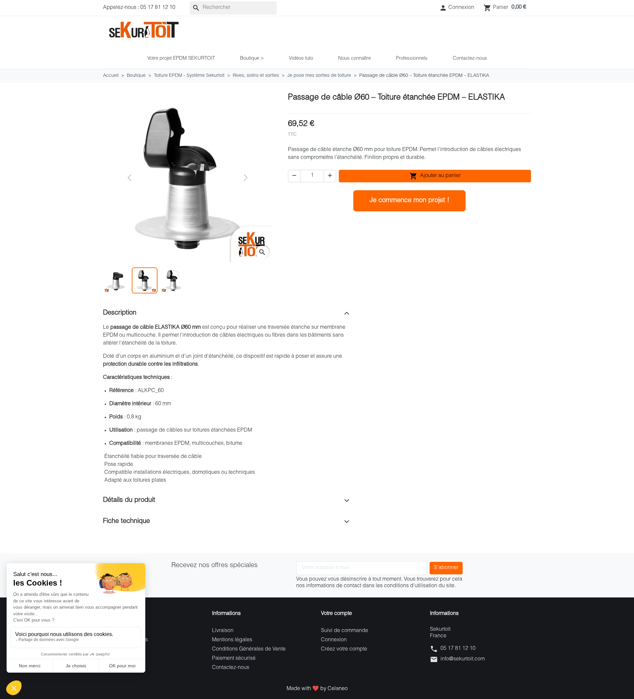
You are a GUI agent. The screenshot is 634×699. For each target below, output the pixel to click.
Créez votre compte (344, 649)
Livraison (222, 631)
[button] (456, 8)
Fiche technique (126, 521)
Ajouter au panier (435, 176)
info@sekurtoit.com (462, 659)
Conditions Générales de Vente (249, 649)
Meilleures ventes (123, 649)
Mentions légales (232, 640)
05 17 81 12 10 (458, 649)
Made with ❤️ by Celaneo (317, 689)
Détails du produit (129, 500)
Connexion (334, 640)
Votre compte (336, 614)
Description (119, 313)
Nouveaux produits (125, 640)
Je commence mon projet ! (409, 201)
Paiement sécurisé (234, 658)
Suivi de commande (344, 631)
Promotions (116, 631)
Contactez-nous (230, 668)
